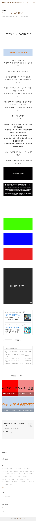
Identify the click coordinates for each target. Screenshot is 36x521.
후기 (11, 471)
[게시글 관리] (11, 341)
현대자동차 (5, 471)
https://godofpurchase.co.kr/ (13, 312)
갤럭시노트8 (22, 468)
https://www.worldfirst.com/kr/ (14, 325)
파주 (29, 479)
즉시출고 (4, 476)
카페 (24, 474)
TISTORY (18, 518)
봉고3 (22, 471)
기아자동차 (5, 468)
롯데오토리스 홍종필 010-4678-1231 (15, 2)
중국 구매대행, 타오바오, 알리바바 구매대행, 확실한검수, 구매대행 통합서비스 (12, 318)
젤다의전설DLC (6, 481)
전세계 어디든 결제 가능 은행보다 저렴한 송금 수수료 (12, 328)
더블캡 (16, 471)
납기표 (32, 471)
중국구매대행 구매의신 (12, 315)
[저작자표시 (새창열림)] (21, 341)
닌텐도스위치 (13, 468)
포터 (29, 468)
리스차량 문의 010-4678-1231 (11, 428)
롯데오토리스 (12, 476)
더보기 (3, 487)
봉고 (19, 474)
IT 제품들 (6, 348)
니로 (17, 479)
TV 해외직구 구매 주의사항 (10, 358)
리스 (11, 484)
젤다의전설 (5, 484)
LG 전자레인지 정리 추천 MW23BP (12, 363)
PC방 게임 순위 (11, 474)
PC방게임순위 (16, 481)
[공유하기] (9, 341)
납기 (27, 471)
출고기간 (23, 479)
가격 (19, 476)
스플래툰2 (4, 479)
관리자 (24, 518)
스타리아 (25, 476)
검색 (32, 497)
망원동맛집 (30, 474)
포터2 (3, 474)
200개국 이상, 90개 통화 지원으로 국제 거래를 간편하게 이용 (12, 331)
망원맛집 (32, 481)
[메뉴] (34, 3)
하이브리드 (24, 481)
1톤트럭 (12, 479)
